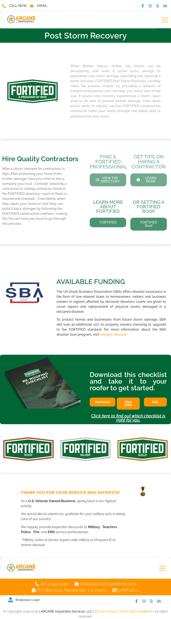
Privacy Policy (106, 611)
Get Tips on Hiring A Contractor (149, 162)
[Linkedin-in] (165, 6)
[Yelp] (157, 6)
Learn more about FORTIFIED (108, 206)
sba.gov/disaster (113, 334)
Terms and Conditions (135, 611)
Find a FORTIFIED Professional (108, 162)
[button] (164, 20)
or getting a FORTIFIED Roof (149, 206)
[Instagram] (150, 6)
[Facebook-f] (142, 6)
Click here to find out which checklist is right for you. (128, 418)
